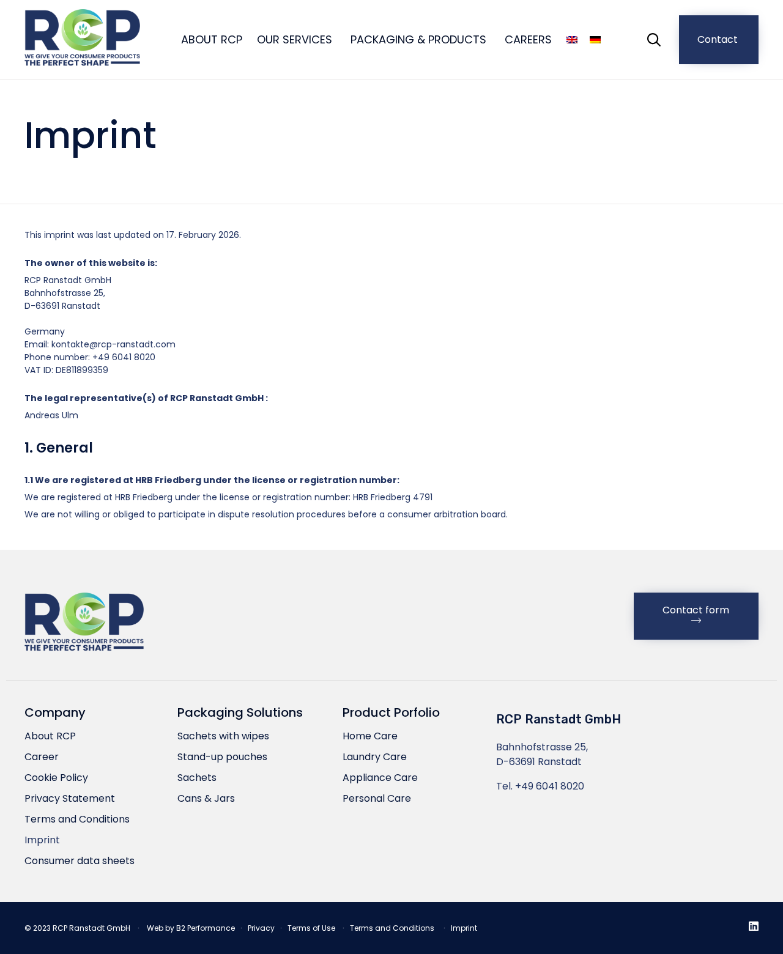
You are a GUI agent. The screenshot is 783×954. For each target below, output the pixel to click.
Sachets (197, 778)
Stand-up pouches (222, 757)
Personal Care (377, 798)
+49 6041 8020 (549, 786)
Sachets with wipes (223, 736)
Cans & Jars (206, 798)
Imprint (42, 840)
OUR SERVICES (294, 39)
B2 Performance (205, 928)
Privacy (261, 928)
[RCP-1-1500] (84, 652)
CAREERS (528, 39)
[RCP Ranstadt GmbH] (82, 40)
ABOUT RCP (211, 39)
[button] (719, 39)
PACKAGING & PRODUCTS (418, 39)
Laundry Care (375, 757)
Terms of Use (311, 928)
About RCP (50, 736)
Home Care (370, 736)
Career (41, 757)
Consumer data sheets (79, 861)
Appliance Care (380, 778)
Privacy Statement (69, 798)
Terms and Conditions (77, 819)
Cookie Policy (56, 778)
